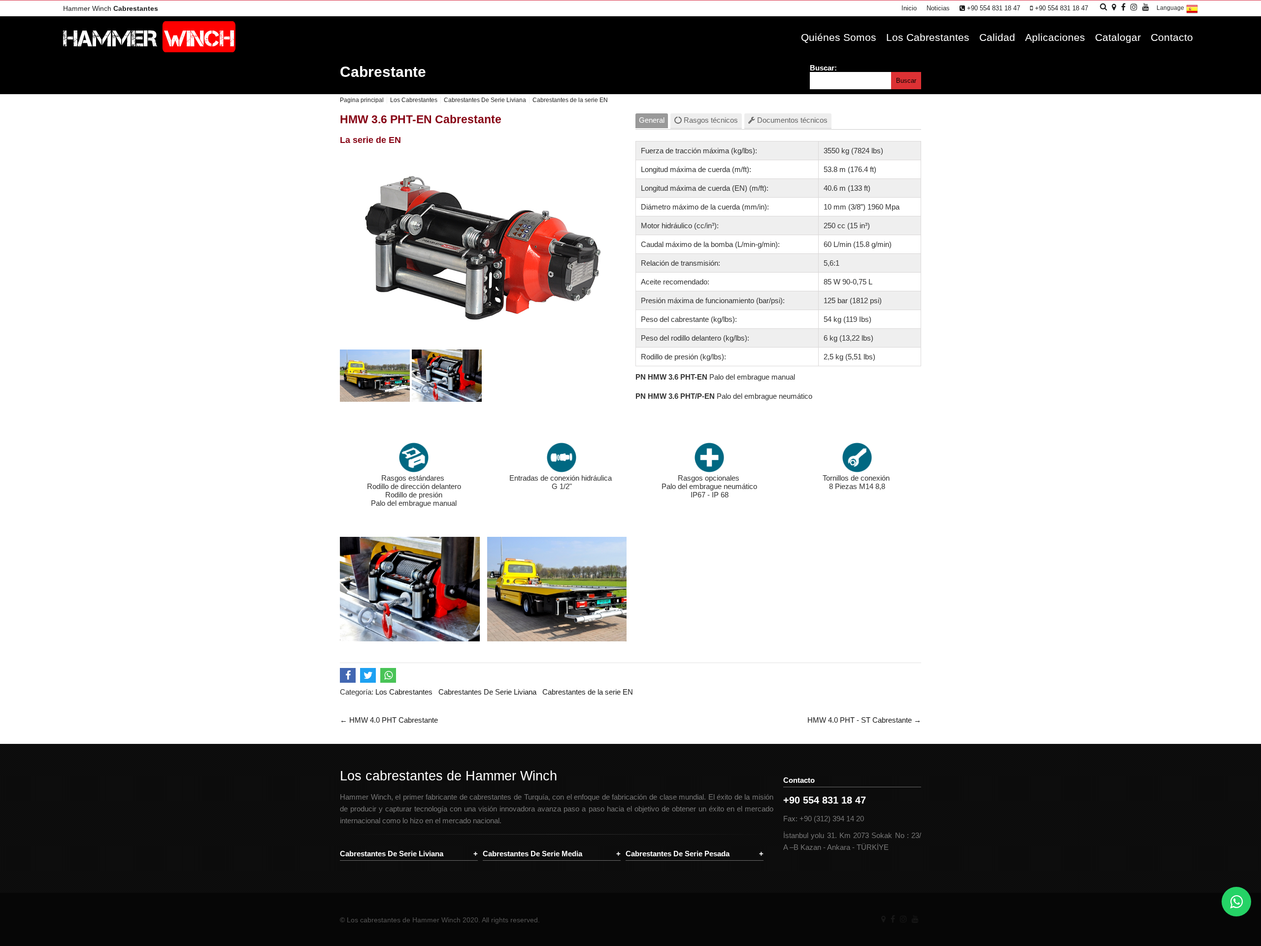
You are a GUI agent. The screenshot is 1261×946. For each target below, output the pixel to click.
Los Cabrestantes (927, 37)
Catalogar (1118, 37)
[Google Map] (883, 919)
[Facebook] (892, 919)
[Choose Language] (1192, 12)
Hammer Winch (110, 8)
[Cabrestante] (375, 399)
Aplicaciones (1055, 37)
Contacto (1172, 37)
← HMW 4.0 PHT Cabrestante (389, 720)
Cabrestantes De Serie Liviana (487, 692)
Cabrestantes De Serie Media (532, 853)
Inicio (909, 8)
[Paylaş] (349, 676)
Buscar (906, 80)
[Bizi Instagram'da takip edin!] (1134, 7)
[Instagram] (903, 919)
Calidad (997, 37)
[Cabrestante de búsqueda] (1103, 6)
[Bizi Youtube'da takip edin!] (1146, 7)
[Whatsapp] (1236, 901)
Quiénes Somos (838, 37)
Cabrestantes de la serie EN (587, 692)
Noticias (938, 8)
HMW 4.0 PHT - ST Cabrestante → (864, 720)
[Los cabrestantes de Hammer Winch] (149, 49)
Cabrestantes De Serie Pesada (678, 853)
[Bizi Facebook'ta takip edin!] (1123, 7)
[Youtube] (915, 919)
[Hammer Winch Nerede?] (1114, 7)
